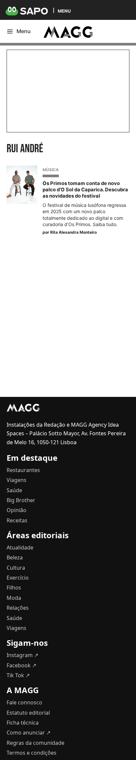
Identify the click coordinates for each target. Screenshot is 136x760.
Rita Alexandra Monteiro (73, 232)
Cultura (16, 567)
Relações (18, 607)
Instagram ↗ (22, 655)
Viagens (16, 480)
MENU (64, 10)
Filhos (14, 587)
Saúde (14, 490)
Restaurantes (23, 470)
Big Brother (21, 500)
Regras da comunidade (35, 742)
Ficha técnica (23, 722)
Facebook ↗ (21, 665)
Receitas (17, 520)
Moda (14, 597)
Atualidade (20, 547)
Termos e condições (31, 752)
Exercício (18, 577)
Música (51, 169)
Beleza (15, 557)
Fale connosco (24, 702)
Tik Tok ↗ (18, 675)
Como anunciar (29, 732)
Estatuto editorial (28, 712)
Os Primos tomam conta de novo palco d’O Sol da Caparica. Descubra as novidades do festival (85, 189)
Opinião (16, 510)
